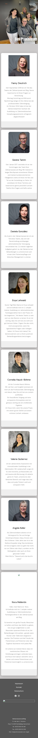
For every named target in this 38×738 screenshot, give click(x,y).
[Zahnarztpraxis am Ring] (4, 4)
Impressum (19, 684)
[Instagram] (19, 696)
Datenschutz (19, 691)
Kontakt (19, 687)
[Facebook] (16, 696)
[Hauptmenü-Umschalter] (34, 4)
